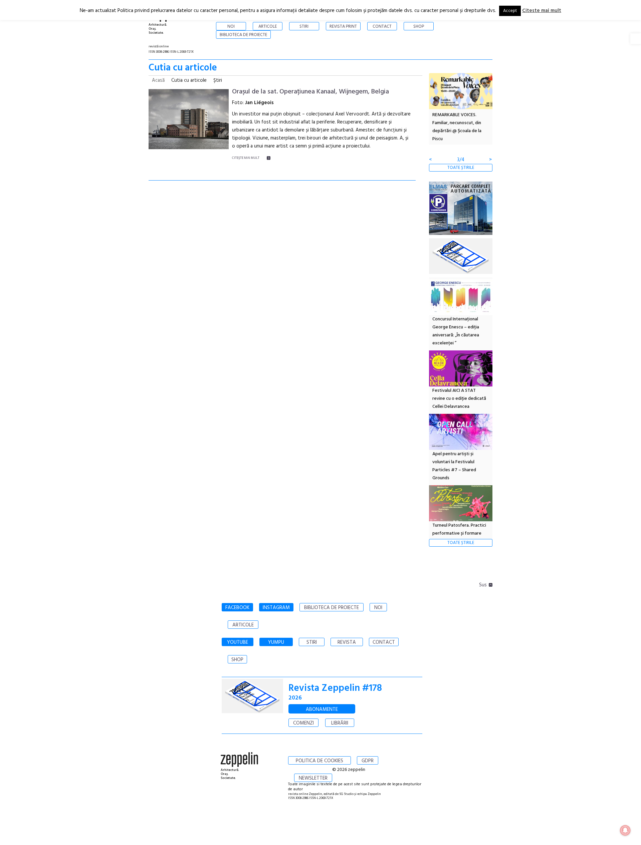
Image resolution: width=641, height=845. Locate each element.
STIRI (311, 642)
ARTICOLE (243, 625)
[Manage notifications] (625, 830)
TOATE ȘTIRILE (460, 167)
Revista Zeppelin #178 (335, 688)
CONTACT (384, 642)
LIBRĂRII (339, 723)
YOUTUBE (237, 642)
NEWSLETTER (313, 778)
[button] (635, 38)
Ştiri (217, 80)
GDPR (368, 761)
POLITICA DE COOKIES (319, 761)
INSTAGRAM (276, 608)
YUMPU (276, 642)
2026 (295, 698)
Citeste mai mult (541, 11)
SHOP (237, 660)
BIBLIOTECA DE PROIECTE (331, 608)
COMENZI (303, 723)
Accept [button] (510, 10)
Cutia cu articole (189, 80)
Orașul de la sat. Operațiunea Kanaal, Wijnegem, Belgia (310, 91)
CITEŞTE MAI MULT (245, 158)
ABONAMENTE (322, 710)
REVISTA (347, 642)
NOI (378, 608)
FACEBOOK (237, 608)
